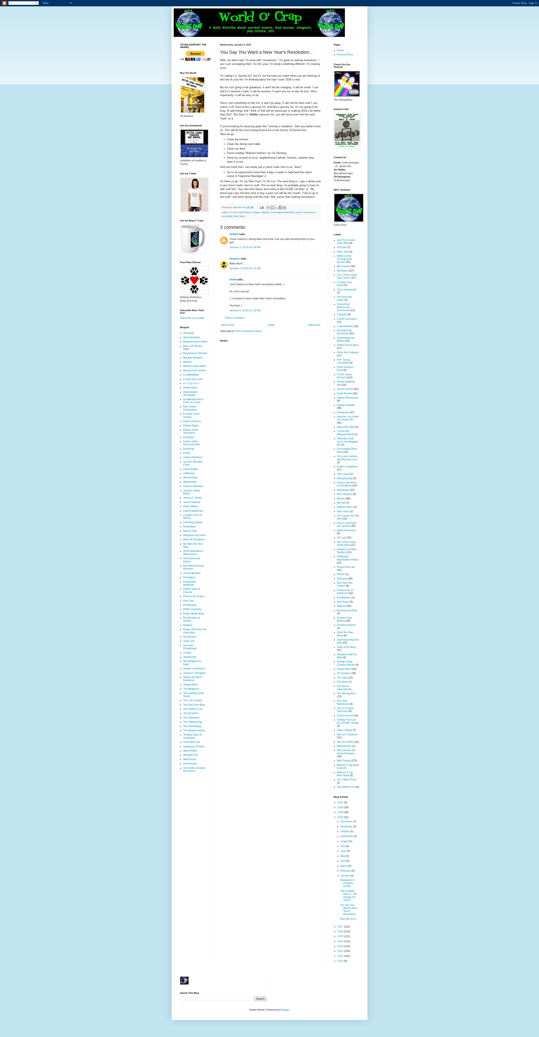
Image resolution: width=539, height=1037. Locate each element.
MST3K (341, 502)
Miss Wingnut (344, 494)
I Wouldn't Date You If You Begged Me (347, 441)
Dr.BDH (234, 234)
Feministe (188, 448)
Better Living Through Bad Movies (344, 259)
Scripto (187, 652)
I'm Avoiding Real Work (282, 212)
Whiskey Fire (190, 754)
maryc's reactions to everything (347, 484)
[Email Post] (261, 207)
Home (271, 325)
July (343, 846)
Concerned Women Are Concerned (343, 307)
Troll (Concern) (345, 715)
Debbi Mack (190, 387)
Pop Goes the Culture (344, 584)
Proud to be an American (345, 592)
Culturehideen (345, 326)
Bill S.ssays (343, 266)
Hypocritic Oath (345, 427)
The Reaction (191, 713)
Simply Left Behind (194, 668)
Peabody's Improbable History (348, 558)
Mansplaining (344, 478)
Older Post (314, 325)
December (346, 821)
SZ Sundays (344, 673)
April (343, 860)
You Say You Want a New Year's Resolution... (349, 910)
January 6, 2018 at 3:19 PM (245, 310)
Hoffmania (189, 473)
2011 (341, 956)
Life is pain (343, 473)
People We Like (346, 567)
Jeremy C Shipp (192, 497)
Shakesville (189, 657)
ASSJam (342, 247)
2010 (341, 960)
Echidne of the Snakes (191, 415)
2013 (341, 946)
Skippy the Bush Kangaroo (192, 679)
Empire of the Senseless (190, 431)
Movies (341, 498)
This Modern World (194, 730)
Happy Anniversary (348, 397)
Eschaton (188, 437)
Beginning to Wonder (195, 353)
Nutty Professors (346, 530)
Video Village (344, 730)
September (347, 836)
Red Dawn (343, 601)
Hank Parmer (344, 393)
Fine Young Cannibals (343, 361)
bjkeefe (187, 361)
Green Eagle (190, 469)
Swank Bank (344, 669)
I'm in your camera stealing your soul (347, 458)
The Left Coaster (192, 700)
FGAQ (186, 453)
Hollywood (343, 412)
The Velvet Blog (192, 726)
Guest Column (345, 389)
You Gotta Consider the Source (194, 769)
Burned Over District (194, 370)
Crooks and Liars (193, 379)
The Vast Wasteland (343, 702)
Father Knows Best (347, 345)
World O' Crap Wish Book (345, 774)
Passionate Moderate (189, 583)
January (345, 875)
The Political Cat (192, 709)
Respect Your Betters (344, 619)
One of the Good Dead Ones (346, 543)
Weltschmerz (344, 746)
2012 (341, 951)
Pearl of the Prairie (193, 596)
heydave (234, 258)
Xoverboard (190, 763)
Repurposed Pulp (347, 610)
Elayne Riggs (191, 425)
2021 (341, 802)
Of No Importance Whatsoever (193, 552)
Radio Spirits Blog (193, 613)
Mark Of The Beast (193, 539)
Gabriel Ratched (192, 457)
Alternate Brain (191, 337)
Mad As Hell (190, 531)
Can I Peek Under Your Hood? (347, 276)
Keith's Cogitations (347, 466)
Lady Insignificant (193, 510)
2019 (341, 812)
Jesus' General (191, 502)
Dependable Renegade (190, 393)
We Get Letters (345, 741)
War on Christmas (347, 734)
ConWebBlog (191, 374)
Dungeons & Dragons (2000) (347, 883)
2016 (341, 931)
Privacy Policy (345, 54)
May (343, 856)
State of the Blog (346, 647)
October (345, 831)
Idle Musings (190, 477)
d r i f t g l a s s (191, 383)
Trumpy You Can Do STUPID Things (348, 721)
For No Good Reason (241, 212)
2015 (341, 936)
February (345, 870)
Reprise (341, 606)
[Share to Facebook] (280, 207)
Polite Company (192, 609)
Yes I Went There (346, 779)
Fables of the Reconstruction (191, 443)
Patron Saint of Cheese (191, 590)
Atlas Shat (342, 251)
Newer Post (227, 325)
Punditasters (344, 597)
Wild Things (343, 760)
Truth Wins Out (191, 742)
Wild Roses (189, 759)
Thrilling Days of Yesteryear (192, 736)
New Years (239, 216)
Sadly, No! (189, 641)
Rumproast (189, 636)
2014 (341, 941)
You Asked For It (346, 786)
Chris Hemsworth (347, 289)
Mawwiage (343, 489)
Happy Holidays (261, 212)
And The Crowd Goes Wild (346, 242)
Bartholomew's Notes (195, 341)
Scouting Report (346, 625)
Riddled (187, 625)
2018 (341, 817)
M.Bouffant (189, 526)
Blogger (284, 1009)
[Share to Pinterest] (284, 207)
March (344, 865)
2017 (341, 926)
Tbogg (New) (190, 684)
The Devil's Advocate (343, 688)
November (346, 826)
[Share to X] (276, 207)
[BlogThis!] (272, 207)
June (343, 851)
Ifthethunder (190, 481)
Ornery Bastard (191, 573)
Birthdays (342, 270)
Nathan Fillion (345, 507)
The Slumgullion (346, 693)
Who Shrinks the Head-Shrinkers (346, 752)
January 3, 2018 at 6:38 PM (245, 247)
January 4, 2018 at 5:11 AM (244, 268)
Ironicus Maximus (193, 486)
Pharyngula (189, 604)
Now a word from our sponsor (346, 524)
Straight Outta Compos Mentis (346, 663)
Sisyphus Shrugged (194, 673)
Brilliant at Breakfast (194, 366)
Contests (342, 314)
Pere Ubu (188, 600)
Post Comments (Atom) (249, 331)
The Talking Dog (192, 721)
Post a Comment (234, 317)
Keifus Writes (190, 506)
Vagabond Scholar (193, 746)
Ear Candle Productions (190, 408)
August (344, 841)
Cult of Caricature (347, 318)
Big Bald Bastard (192, 357)
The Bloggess (191, 688)
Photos (341, 574)
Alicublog (188, 333)
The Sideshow (191, 717)
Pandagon (189, 577)
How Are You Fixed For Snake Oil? (348, 418)
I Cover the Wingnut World (345, 433)
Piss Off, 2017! (348, 919)
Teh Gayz (342, 677)
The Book (342, 681)
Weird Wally (190, 750)
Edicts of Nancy (192, 421)
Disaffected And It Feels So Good (193, 401)
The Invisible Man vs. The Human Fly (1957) (348, 896)
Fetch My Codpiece (348, 352)
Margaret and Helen (194, 535)
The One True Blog (194, 704)
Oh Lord (341, 537)
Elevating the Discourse (344, 332)
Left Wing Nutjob (192, 522)
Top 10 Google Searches (345, 710)
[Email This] (268, 207)
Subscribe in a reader (192, 318)
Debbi (232, 279)
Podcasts (342, 578)
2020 (341, 807)
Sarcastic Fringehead (189, 647)
